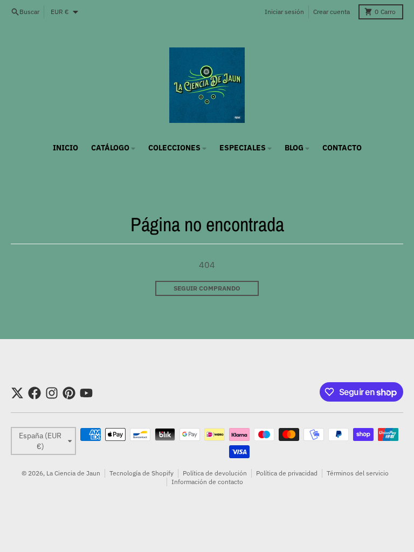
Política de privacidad (287, 473)
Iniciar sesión (284, 12)
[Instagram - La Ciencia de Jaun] (51, 393)
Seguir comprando (207, 288)
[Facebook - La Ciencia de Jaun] (34, 393)
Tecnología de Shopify (141, 473)
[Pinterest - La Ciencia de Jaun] (69, 393)
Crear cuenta (331, 12)
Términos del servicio (358, 473)
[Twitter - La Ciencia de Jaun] (17, 393)
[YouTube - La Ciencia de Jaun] (86, 393)
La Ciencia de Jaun (73, 473)
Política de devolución (215, 473)
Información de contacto (207, 482)
